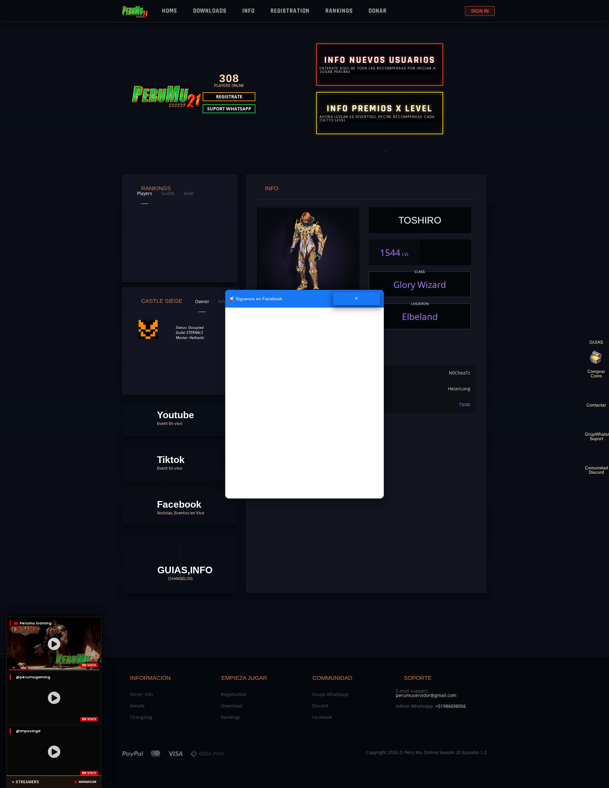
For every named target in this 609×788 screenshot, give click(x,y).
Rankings (339, 11)
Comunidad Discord (596, 469)
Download (231, 706)
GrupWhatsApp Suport (596, 436)
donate (137, 706)
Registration (290, 11)
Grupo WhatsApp (330, 694)
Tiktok (171, 462)
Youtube (175, 418)
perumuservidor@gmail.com (426, 695)
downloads (209, 11)
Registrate (229, 97)
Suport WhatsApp (229, 109)
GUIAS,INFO (183, 573)
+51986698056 (450, 706)
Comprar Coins (596, 373)
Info (248, 11)
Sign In (480, 11)
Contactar (596, 404)
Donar (378, 11)
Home (169, 11)
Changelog (141, 717)
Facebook (180, 507)
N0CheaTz (459, 373)
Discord (320, 706)
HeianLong (459, 389)
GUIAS (596, 342)
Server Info (141, 694)
